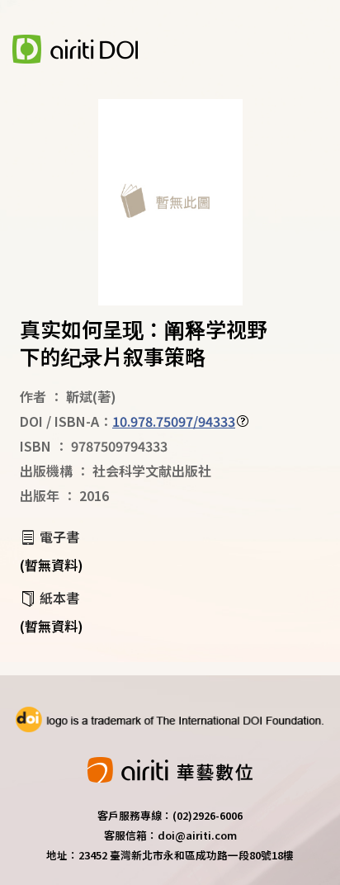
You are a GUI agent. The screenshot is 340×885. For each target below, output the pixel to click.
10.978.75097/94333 (173, 421)
